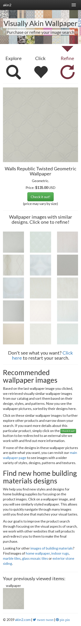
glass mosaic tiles (35, 558)
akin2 (7, 5)
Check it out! (40, 197)
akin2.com (22, 619)
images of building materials (51, 548)
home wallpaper (38, 553)
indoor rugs (60, 553)
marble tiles (12, 558)
